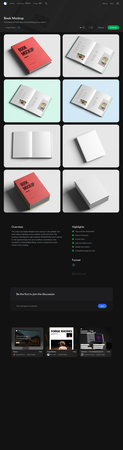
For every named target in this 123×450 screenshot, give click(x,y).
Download (113, 28)
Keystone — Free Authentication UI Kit (93, 352)
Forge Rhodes (51, 352)
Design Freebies (10, 27)
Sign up (105, 3)
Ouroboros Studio (89, 354)
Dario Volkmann (20, 354)
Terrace (15, 352)
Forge (37, 3)
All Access (23, 3)
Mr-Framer (53, 354)
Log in (112, 3)
